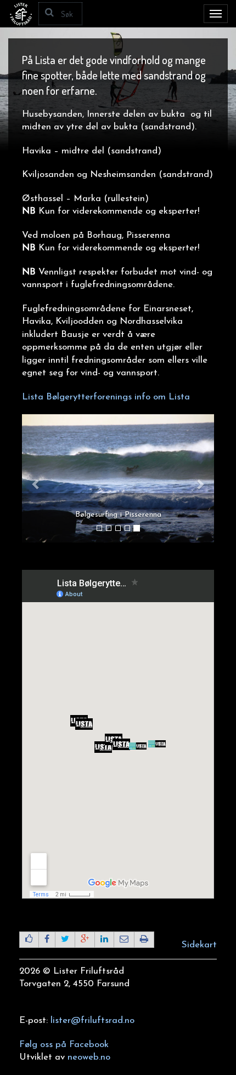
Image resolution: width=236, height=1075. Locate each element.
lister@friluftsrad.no (92, 1020)
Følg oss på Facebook (64, 1044)
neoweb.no (89, 1057)
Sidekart (199, 945)
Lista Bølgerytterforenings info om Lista (106, 397)
